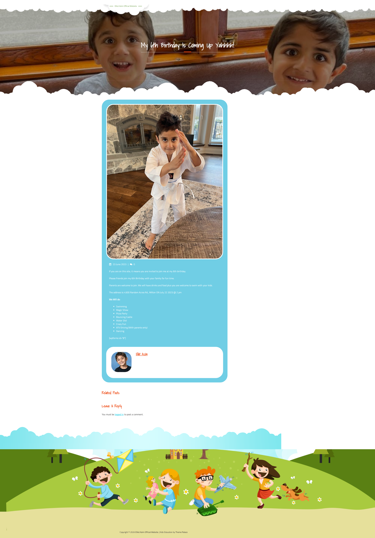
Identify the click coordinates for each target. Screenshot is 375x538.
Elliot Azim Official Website (126, 6)
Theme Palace (181, 532)
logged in (119, 414)
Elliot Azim (142, 354)
